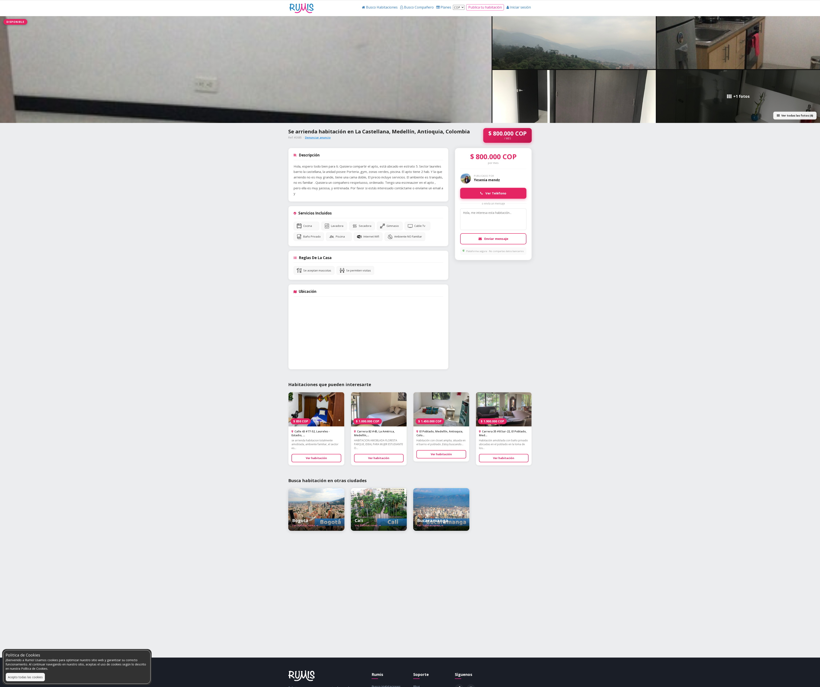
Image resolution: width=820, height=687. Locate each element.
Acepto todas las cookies (25, 677)
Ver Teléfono (495, 193)
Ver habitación (316, 458)
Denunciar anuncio (318, 137)
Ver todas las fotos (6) (797, 115)
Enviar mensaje (495, 238)
